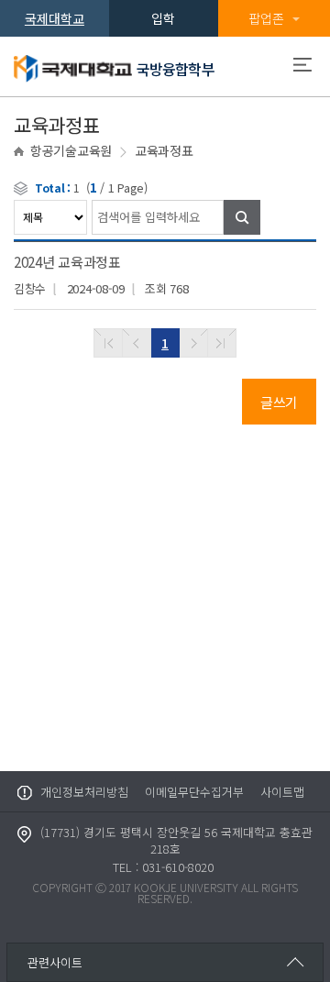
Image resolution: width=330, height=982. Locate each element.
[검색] (242, 217)
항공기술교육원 (71, 150)
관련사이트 (55, 962)
